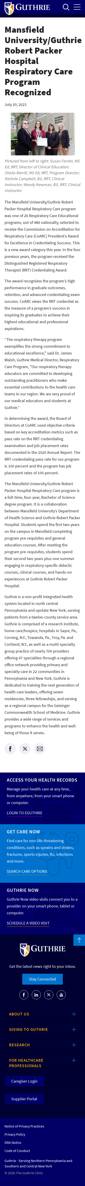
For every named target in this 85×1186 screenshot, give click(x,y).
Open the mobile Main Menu (77, 7)
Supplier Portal (24, 1098)
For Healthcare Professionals (26, 1063)
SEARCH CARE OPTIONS (27, 871)
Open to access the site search (66, 7)
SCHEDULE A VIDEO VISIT (28, 923)
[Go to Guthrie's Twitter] (48, 994)
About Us (19, 1014)
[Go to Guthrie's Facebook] (23, 994)
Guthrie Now (23, 890)
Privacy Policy (15, 1134)
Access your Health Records (42, 780)
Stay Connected (42, 979)
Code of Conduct (17, 1150)
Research (19, 1044)
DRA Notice (13, 1142)
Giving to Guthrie (28, 1029)
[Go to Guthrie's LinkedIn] (36, 994)
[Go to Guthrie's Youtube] (61, 994)
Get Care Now (23, 832)
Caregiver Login (24, 1081)
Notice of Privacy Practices (24, 1126)
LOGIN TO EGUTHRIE (24, 812)
